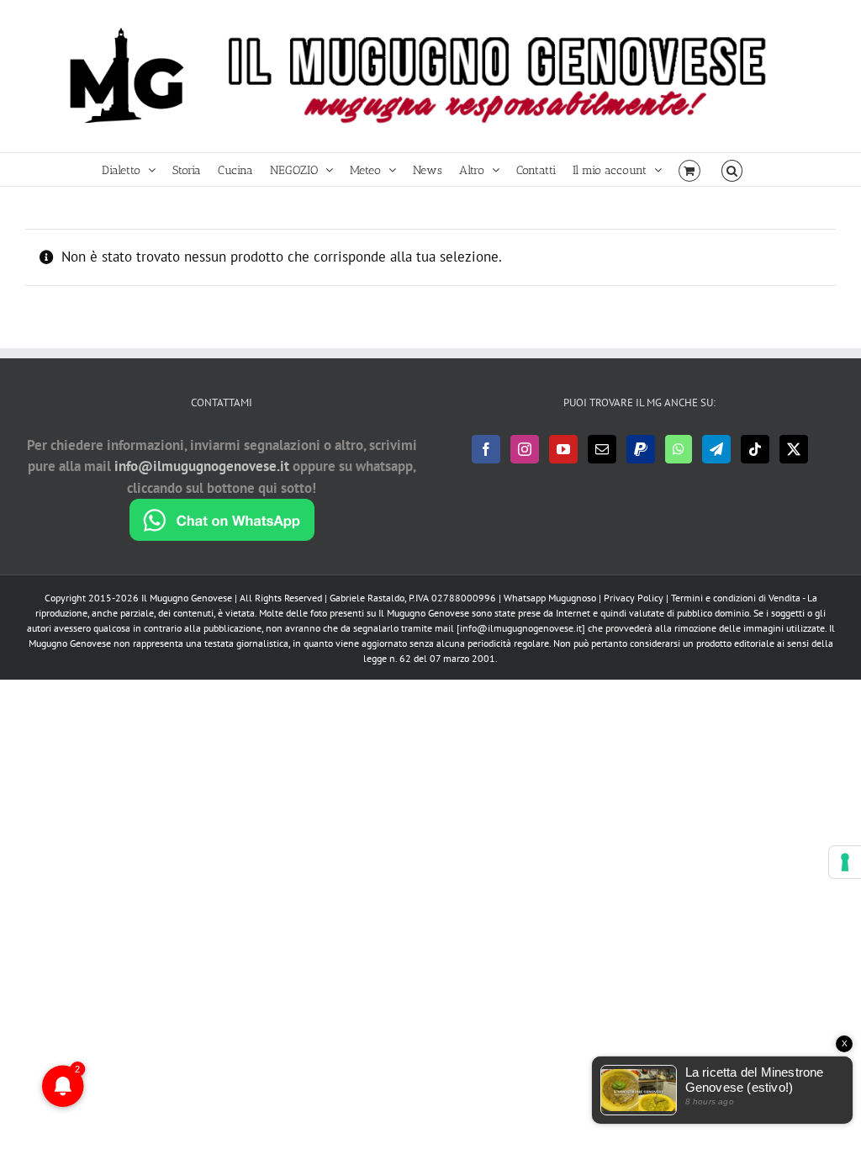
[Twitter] (793, 449)
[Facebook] (486, 449)
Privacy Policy (633, 597)
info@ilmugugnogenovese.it (201, 466)
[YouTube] (563, 449)
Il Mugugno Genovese (186, 597)
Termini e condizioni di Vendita (735, 597)
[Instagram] (524, 449)
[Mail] (602, 449)
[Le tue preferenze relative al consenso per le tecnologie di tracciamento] (845, 862)
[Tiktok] (755, 449)
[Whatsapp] (678, 449)
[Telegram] (716, 449)
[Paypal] (640, 449)
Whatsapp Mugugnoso (551, 597)
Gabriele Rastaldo (367, 597)
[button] (731, 169)
